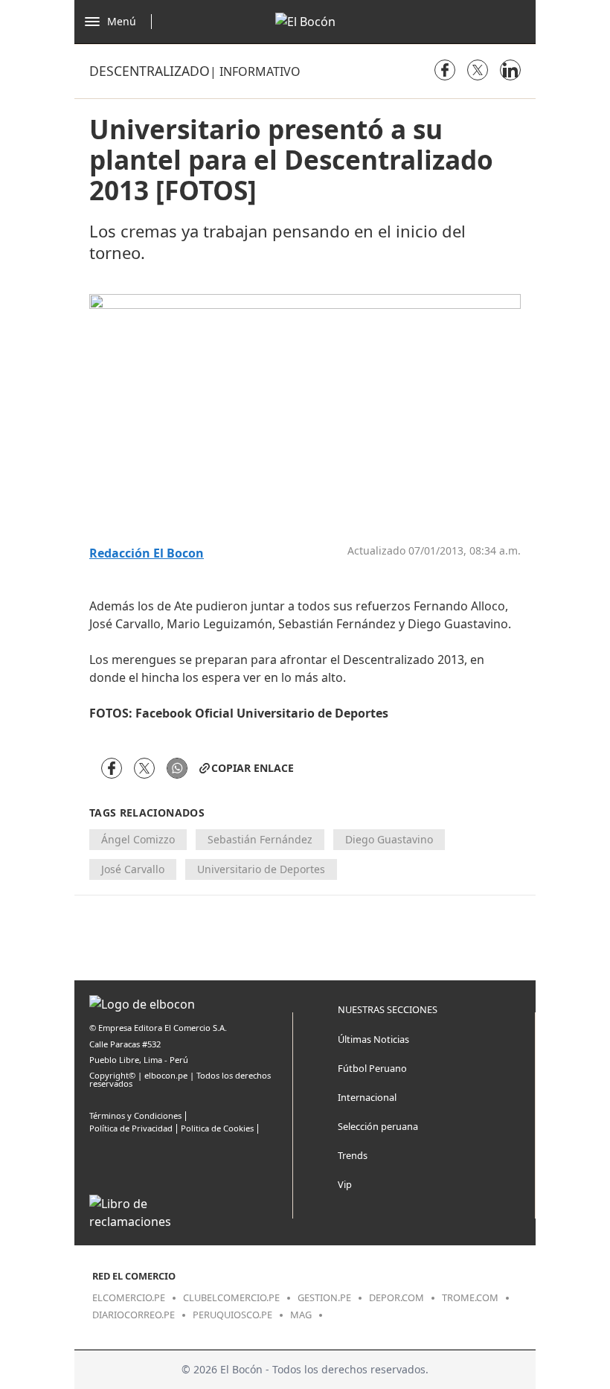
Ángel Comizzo (138, 839)
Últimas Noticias (373, 1039)
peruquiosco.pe (232, 1314)
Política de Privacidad (131, 1128)
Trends (352, 1155)
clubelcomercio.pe (231, 1297)
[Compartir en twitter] (477, 70)
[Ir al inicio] (305, 22)
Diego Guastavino (389, 839)
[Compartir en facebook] (444, 70)
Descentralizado (149, 71)
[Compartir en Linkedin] (510, 70)
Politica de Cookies (217, 1128)
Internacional (367, 1097)
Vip (345, 1184)
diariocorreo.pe (133, 1314)
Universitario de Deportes (261, 869)
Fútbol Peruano (372, 1068)
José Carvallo (132, 869)
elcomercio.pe (128, 1297)
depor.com (396, 1297)
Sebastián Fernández (260, 839)
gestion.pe (324, 1297)
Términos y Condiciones (135, 1115)
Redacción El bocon (146, 553)
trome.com (470, 1297)
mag (301, 1314)
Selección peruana (378, 1126)
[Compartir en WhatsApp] (177, 768)
